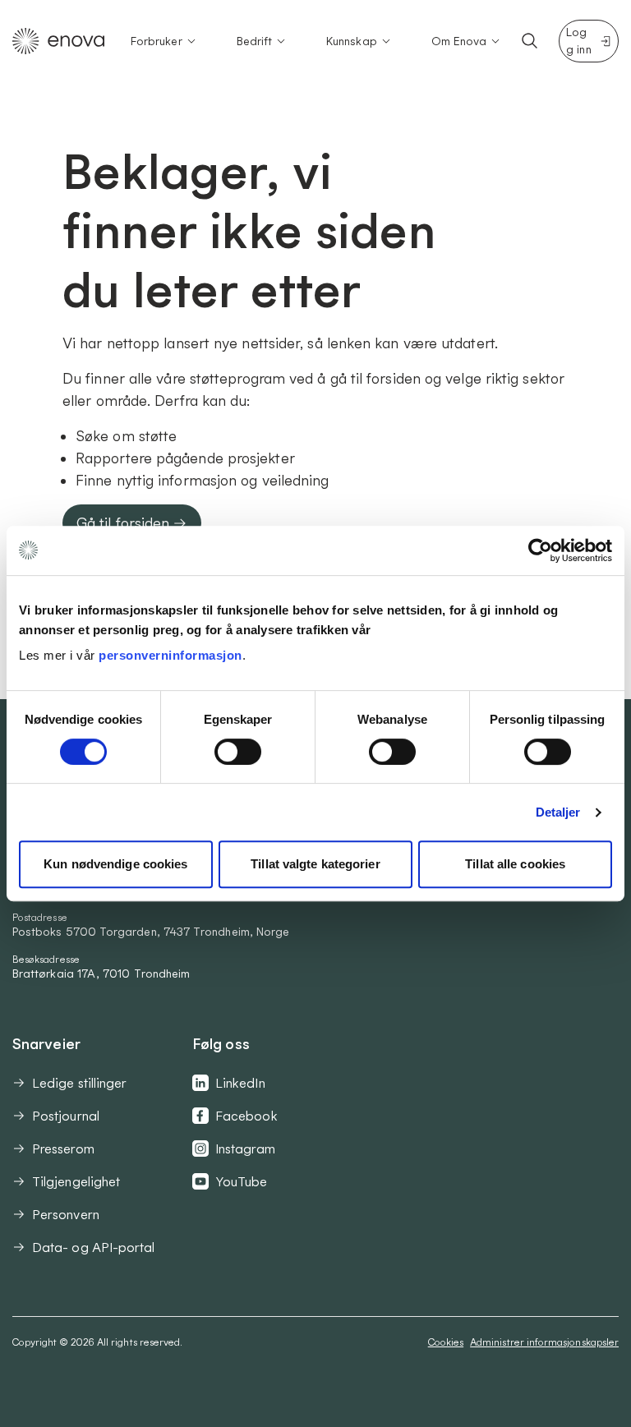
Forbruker (156, 41)
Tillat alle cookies (515, 864)
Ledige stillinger (79, 1082)
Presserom (63, 1148)
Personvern (65, 1214)
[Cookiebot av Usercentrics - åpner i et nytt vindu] (540, 550)
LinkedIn (240, 1082)
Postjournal (65, 1115)
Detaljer (558, 812)
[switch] (237, 752)
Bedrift (255, 41)
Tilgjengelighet (76, 1181)
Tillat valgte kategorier (315, 864)
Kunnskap (351, 41)
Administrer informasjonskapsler (544, 1342)
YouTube (241, 1181)
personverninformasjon (170, 655)
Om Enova (459, 41)
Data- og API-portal (93, 1247)
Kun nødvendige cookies (115, 864)
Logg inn (578, 40)
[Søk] (530, 41)
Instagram (245, 1148)
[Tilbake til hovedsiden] (58, 41)
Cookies (445, 1342)
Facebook (246, 1115)
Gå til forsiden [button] (122, 523)
